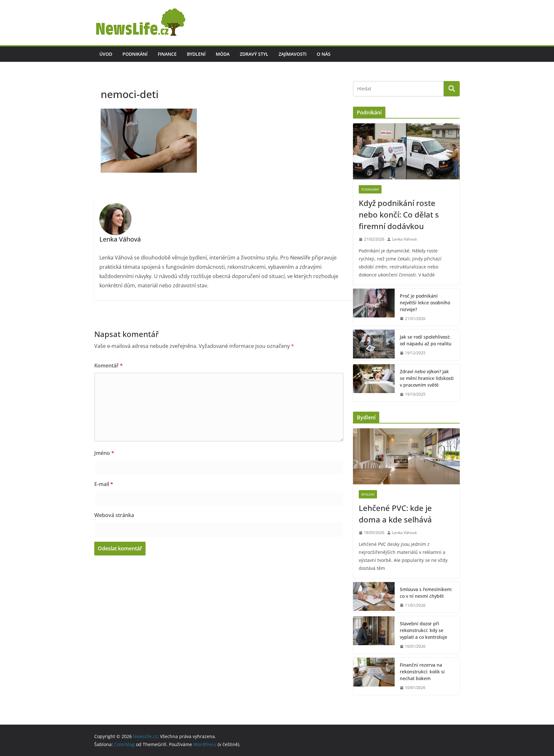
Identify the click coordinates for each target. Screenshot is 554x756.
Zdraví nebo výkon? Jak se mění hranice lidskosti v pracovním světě (427, 378)
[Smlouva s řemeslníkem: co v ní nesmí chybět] (374, 597)
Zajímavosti (292, 54)
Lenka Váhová (404, 239)
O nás (324, 54)
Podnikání (134, 54)
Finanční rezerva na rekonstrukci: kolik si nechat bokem (422, 671)
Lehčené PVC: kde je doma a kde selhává (395, 514)
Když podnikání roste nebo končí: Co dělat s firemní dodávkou (399, 214)
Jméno (104, 452)
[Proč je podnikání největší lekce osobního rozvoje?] (374, 307)
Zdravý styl (254, 54)
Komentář (108, 365)
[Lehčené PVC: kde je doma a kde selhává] (406, 456)
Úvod (105, 54)
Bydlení (196, 54)
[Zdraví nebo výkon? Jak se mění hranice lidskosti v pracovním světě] (374, 383)
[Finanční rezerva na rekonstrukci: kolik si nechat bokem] (374, 676)
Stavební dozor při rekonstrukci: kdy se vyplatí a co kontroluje (423, 630)
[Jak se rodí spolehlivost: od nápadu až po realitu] (374, 345)
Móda (223, 54)
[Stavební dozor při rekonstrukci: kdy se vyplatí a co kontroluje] (374, 635)
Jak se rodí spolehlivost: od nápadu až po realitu (425, 340)
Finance (167, 54)
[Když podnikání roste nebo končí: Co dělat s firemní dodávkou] (406, 151)
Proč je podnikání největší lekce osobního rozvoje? (425, 302)
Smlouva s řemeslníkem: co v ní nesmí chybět (426, 592)
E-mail (103, 484)
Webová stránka (114, 515)
